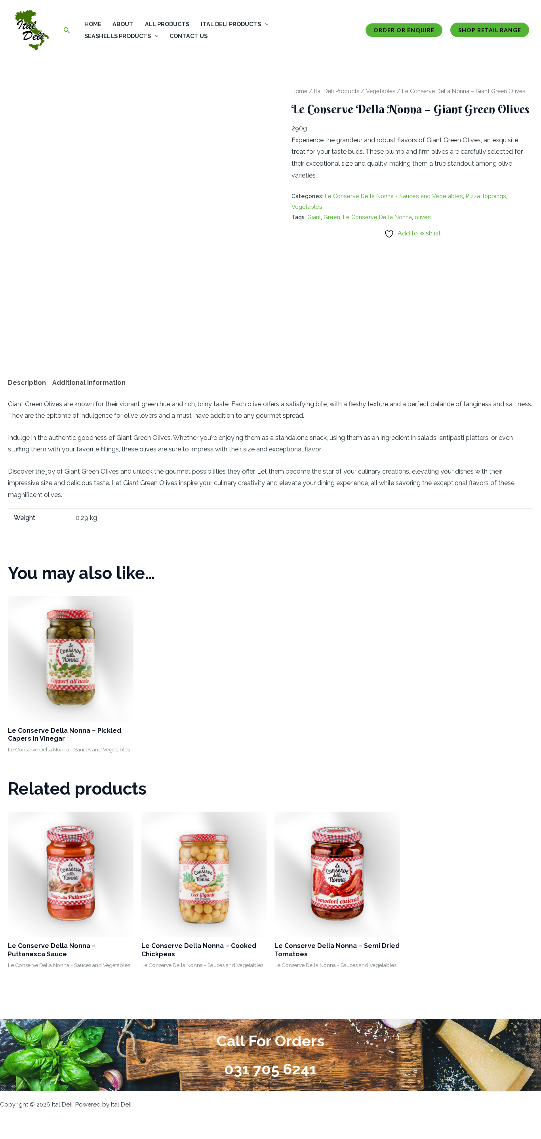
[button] (66, 30)
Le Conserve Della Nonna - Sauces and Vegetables (394, 196)
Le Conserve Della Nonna (377, 217)
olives (423, 217)
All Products (167, 24)
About (122, 24)
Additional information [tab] (89, 382)
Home (92, 24)
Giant (314, 217)
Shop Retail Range (489, 30)
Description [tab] (27, 382)
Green (332, 217)
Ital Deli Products (231, 24)
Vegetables (380, 91)
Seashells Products (117, 35)
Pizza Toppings (486, 196)
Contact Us (189, 35)
